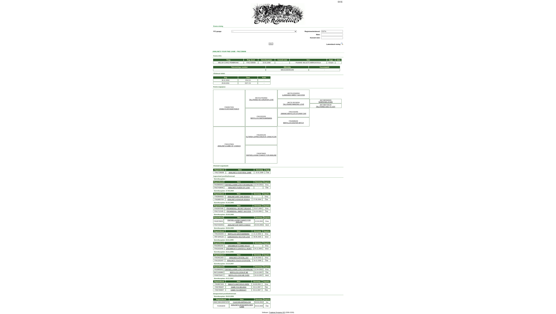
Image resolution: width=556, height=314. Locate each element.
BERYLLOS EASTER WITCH (293, 123)
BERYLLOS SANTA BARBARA (261, 118)
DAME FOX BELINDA (238, 287)
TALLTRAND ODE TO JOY (325, 106)
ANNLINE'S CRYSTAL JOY (238, 257)
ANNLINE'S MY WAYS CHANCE (239, 225)
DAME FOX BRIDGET (238, 290)
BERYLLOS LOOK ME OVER (238, 275)
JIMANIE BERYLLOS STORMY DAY (293, 113)
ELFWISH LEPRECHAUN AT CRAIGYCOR (261, 137)
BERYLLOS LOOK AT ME (239, 272)
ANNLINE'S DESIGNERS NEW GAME (242, 306)
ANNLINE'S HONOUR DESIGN (238, 199)
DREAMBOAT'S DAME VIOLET (239, 246)
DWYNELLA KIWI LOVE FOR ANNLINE (239, 185)
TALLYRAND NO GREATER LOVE (261, 100)
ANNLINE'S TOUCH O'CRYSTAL (238, 260)
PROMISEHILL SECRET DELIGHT (238, 208)
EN (339, 1)
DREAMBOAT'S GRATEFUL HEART (239, 248)
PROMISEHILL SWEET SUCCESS (239, 211)
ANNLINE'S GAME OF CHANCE (229, 146)
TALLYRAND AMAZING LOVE (293, 104)
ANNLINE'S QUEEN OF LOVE (239, 187)
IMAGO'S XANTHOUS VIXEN (238, 284)
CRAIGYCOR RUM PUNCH (229, 109)
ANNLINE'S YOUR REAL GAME (240, 172)
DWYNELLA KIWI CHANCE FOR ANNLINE (261, 155)
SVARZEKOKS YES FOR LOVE (238, 237)
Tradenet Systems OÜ (277, 312)
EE (341, 1)
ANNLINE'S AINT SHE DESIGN (239, 196)
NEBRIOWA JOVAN (326, 102)
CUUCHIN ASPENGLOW (242, 302)
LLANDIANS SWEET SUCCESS (293, 95)
